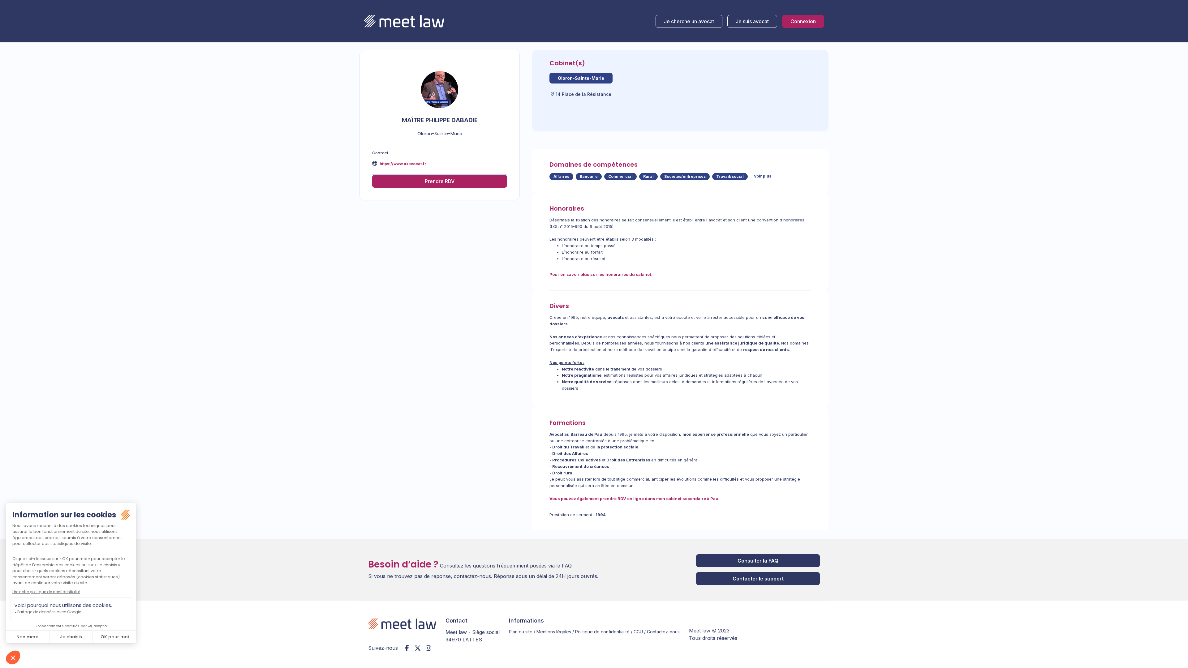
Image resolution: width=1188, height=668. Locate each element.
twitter (417, 648)
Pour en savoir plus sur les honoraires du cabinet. (600, 274)
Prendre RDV (439, 181)
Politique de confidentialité (602, 631)
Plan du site (520, 631)
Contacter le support (758, 579)
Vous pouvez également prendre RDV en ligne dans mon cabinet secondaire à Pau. (634, 498)
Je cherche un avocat (689, 21)
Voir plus (762, 176)
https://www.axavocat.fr (402, 163)
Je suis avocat (752, 21)
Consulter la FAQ (758, 561)
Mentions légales (553, 631)
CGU (638, 631)
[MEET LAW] (404, 21)
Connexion (803, 21)
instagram (428, 648)
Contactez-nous (663, 631)
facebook (406, 648)
